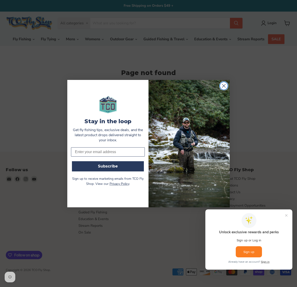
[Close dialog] (224, 86)
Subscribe (108, 166)
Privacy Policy (119, 184)
